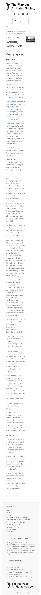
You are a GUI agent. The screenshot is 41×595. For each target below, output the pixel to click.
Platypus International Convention (18, 520)
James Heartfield (12, 102)
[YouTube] (23, 14)
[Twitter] (18, 14)
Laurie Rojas (10, 162)
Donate (8, 515)
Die (12, 527)
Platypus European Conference (17, 517)
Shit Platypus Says (12, 532)
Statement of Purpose (15, 567)
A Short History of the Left (16, 569)
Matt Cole (9, 148)
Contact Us (10, 512)
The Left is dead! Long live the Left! (18, 572)
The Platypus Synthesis (15, 574)
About (8, 510)
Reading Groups (11, 529)
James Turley (10, 123)
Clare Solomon (11, 87)
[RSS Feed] (27, 14)
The (13, 524)
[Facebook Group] (14, 14)
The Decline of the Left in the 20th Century (20, 577)
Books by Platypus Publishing (16, 522)
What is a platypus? (14, 565)
